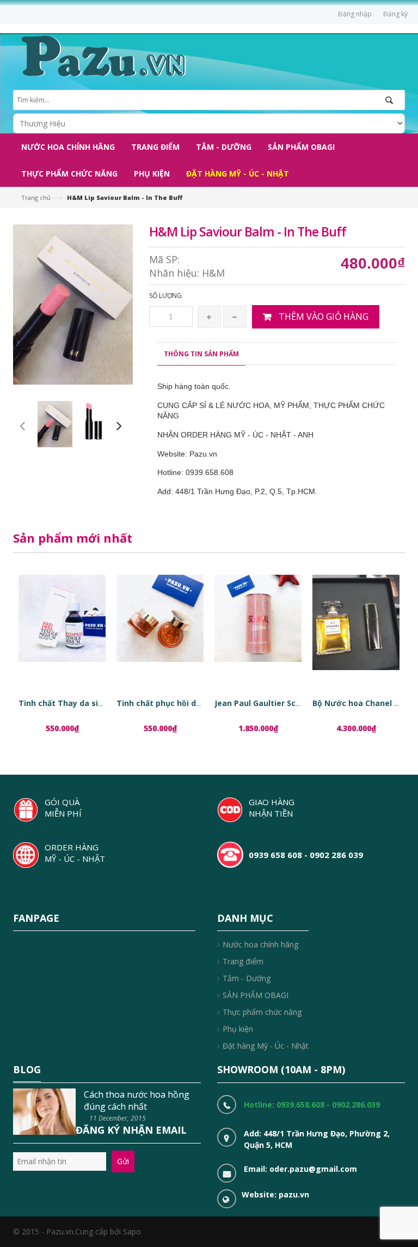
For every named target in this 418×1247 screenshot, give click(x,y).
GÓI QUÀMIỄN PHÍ (63, 807)
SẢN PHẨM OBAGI (255, 995)
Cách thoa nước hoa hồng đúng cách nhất (136, 1100)
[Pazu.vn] (102, 55)
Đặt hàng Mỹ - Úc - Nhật (266, 1046)
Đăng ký (395, 14)
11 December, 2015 (117, 1118)
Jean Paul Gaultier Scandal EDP (274, 703)
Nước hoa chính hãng (260, 944)
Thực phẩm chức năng (262, 1012)
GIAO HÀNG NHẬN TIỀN (271, 807)
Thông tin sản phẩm (201, 353)
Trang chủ (36, 197)
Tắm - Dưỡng (247, 978)
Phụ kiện (238, 1029)
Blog (27, 1069)
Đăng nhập (355, 14)
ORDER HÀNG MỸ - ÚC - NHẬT (75, 853)
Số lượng (165, 295)
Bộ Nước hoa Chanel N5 (358, 703)
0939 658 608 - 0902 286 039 (306, 854)
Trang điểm (243, 961)
